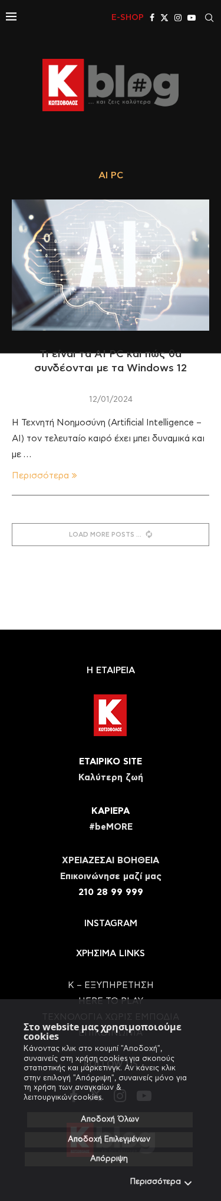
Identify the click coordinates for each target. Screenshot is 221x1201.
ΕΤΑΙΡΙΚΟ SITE (110, 761)
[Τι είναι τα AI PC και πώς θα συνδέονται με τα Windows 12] (110, 265)
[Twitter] (164, 18)
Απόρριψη (109, 1159)
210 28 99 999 (110, 892)
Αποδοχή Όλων (110, 1119)
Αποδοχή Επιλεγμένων (109, 1139)
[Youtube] (191, 18)
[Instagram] (178, 18)
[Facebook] (152, 18)
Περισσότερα (155, 1182)
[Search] (209, 18)
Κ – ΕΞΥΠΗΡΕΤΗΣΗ (111, 985)
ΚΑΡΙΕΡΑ (110, 811)
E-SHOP (127, 18)
